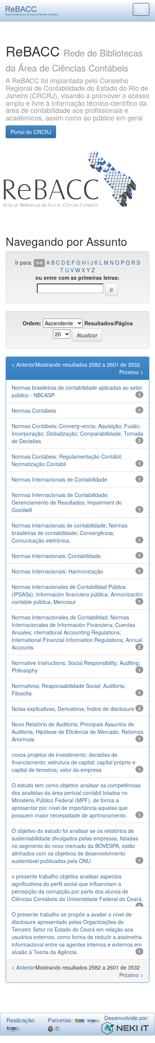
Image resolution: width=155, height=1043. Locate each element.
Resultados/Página (108, 323)
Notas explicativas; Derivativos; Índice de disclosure (73, 708)
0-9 (39, 263)
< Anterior (23, 364)
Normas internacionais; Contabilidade (56, 556)
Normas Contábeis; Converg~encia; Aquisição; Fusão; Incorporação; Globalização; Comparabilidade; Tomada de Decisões (77, 433)
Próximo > (131, 372)
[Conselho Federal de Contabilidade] (79, 1020)
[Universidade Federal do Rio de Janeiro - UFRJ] (50, 1028)
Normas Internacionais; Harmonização (57, 571)
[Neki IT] (125, 1027)
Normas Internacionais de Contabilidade (59, 479)
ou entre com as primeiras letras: (77, 277)
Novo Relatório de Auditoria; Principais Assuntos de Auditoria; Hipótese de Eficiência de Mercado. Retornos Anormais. (77, 731)
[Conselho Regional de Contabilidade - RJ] (13, 1028)
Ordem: (32, 323)
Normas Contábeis (34, 410)
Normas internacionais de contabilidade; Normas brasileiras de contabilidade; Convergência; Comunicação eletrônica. (70, 533)
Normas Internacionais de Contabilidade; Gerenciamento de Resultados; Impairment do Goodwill (67, 502)
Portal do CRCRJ (31, 132)
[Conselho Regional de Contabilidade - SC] (93, 1020)
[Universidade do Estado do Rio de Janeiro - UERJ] (57, 1028)
